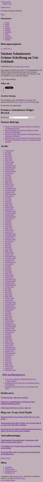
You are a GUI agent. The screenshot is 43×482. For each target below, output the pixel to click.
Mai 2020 (8, 292)
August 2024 (9, 196)
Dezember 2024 (10, 188)
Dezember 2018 (10, 325)
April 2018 (8, 340)
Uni (25, 102)
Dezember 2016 (10, 370)
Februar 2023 (9, 230)
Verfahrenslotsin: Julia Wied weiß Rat (14, 398)
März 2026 (8, 160)
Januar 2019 (9, 323)
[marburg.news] (6, 4)
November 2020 (10, 281)
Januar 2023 (9, 232)
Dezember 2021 (10, 256)
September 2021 (10, 262)
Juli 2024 (8, 198)
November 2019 (10, 304)
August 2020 (9, 287)
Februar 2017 (9, 366)
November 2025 (10, 167)
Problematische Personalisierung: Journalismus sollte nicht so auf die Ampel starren (19, 441)
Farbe (16, 102)
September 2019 (10, 308)
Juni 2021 (8, 268)
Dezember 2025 (10, 166)
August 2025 (9, 173)
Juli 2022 (8, 243)
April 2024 (8, 203)
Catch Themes (20, 478)
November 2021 (10, 258)
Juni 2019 (8, 313)
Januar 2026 (9, 164)
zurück (4, 48)
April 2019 (8, 317)
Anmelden (8, 467)
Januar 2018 (9, 345)
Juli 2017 (8, 357)
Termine (7, 36)
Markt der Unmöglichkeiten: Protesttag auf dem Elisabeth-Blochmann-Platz (18, 403)
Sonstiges (8, 32)
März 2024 (8, 205)
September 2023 (10, 217)
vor (10, 48)
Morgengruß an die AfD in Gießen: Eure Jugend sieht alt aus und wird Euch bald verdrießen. (21, 424)
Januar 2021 (9, 277)
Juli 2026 (8, 152)
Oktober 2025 (9, 169)
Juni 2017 (8, 359)
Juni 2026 (8, 154)
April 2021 (8, 272)
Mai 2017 (8, 361)
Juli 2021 (8, 266)
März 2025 (8, 183)
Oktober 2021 (9, 260)
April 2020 (8, 294)
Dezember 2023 (10, 211)
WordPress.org (10, 473)
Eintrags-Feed (9, 469)
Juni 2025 (8, 177)
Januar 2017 (9, 368)
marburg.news (5, 7)
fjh (28, 66)
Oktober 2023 (9, 215)
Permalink (35, 102)
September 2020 (10, 285)
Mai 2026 (8, 156)
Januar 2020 (9, 300)
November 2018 (10, 326)
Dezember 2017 (10, 347)
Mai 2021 (8, 270)
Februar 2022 (9, 253)
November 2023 (10, 213)
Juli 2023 (8, 220)
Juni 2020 (8, 290)
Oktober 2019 (9, 306)
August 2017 (9, 355)
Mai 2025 (8, 179)
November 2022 (10, 236)
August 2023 (9, 219)
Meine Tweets (5, 458)
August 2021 (9, 264)
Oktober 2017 (9, 351)
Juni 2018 (8, 336)
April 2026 (8, 158)
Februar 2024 (9, 207)
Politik (7, 24)
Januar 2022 (9, 255)
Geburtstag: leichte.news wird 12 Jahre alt (16, 408)
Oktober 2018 (9, 328)
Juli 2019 (8, 311)
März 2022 (8, 251)
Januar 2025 (9, 186)
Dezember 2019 (10, 302)
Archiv (7, 22)
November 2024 (10, 190)
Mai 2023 (8, 224)
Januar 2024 (9, 209)
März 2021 (8, 273)
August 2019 (9, 309)
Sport (7, 34)
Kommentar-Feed (11, 471)
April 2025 (8, 181)
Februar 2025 (9, 184)
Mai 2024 (8, 202)
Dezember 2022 (10, 234)
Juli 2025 (8, 175)
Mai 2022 (8, 247)
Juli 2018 (8, 334)
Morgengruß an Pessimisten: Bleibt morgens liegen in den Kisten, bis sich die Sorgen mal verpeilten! (21, 430)
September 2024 (10, 194)
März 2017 (8, 364)
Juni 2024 (8, 200)
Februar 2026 (9, 162)
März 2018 (8, 342)
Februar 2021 (9, 275)
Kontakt (7, 39)
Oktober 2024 (9, 192)
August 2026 (9, 150)
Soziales (7, 28)
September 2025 (10, 171)
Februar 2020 (9, 298)
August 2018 (9, 332)
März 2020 (8, 296)
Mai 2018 (8, 338)
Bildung (7, 30)
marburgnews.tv (16, 374)
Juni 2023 (8, 222)
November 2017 (10, 349)
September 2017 (10, 353)
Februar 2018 (9, 343)
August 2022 (9, 241)
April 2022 (8, 249)
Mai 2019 (8, 315)
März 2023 (8, 228)
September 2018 (10, 330)
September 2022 (10, 239)
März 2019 (8, 319)
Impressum (8, 37)
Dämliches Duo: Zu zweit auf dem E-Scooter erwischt (23, 138)
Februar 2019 (9, 321)
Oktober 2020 (9, 283)
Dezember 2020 (10, 279)
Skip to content (6, 2)
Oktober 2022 (9, 237)
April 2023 (8, 226)
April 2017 (8, 362)
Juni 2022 (8, 245)
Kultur (7, 26)
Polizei (21, 102)
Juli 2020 (8, 289)
